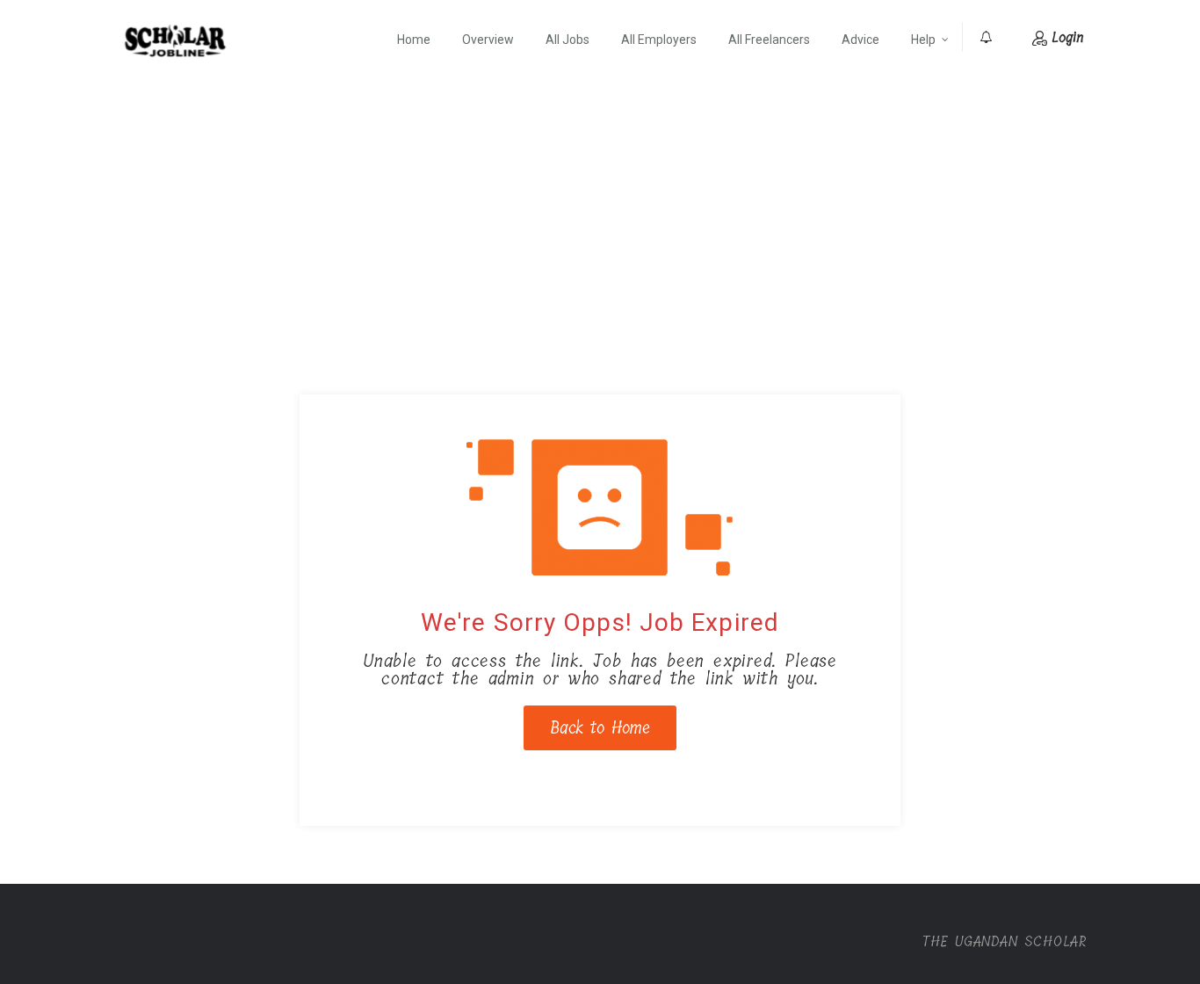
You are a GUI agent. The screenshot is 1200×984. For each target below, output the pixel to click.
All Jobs (567, 40)
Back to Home (600, 728)
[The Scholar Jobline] (175, 40)
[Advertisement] (600, 210)
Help (923, 40)
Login (1067, 37)
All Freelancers (769, 40)
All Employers (659, 40)
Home (413, 40)
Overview (488, 40)
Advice (860, 40)
